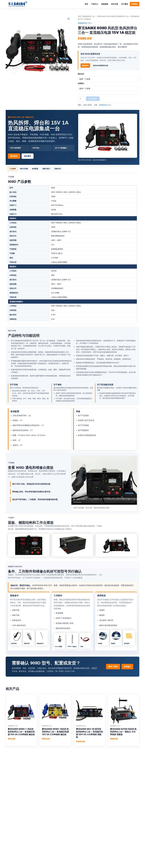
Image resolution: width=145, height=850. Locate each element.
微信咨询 (85, 65)
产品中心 (94, 4)
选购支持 (57, 169)
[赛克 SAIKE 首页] (18, 4)
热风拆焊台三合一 (89, 16)
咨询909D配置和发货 (100, 65)
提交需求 (27, 156)
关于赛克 (124, 4)
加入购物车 (92, 99)
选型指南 (104, 4)
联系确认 (127, 666)
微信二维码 (113, 666)
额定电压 (81, 74)
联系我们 (134, 4)
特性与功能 (24, 169)
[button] (69, 19)
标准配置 (35, 169)
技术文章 (114, 4)
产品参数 (13, 169)
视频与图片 (46, 169)
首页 (86, 4)
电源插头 (81, 83)
